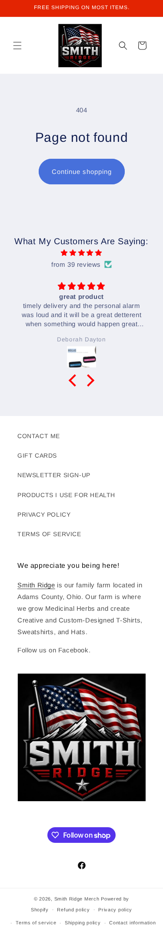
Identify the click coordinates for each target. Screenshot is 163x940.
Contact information (132, 922)
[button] (17, 45)
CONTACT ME (38, 435)
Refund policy (73, 909)
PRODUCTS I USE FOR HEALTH (66, 494)
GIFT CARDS (37, 455)
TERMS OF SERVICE (49, 534)
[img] (81, 253)
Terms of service (36, 922)
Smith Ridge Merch (77, 898)
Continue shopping (82, 171)
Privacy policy (115, 909)
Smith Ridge (36, 585)
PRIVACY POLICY (43, 514)
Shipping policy (83, 922)
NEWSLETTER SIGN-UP (53, 475)
